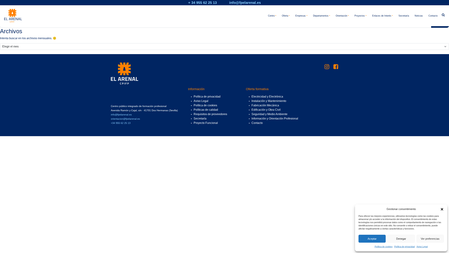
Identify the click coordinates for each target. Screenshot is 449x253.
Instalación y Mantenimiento (269, 100)
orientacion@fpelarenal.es (125, 118)
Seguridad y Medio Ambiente (269, 114)
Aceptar (372, 238)
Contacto (433, 15)
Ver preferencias (430, 238)
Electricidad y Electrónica (267, 96)
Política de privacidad (404, 246)
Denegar (401, 238)
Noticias (419, 15)
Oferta (285, 15)
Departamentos (321, 15)
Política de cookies (384, 246)
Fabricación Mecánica (265, 105)
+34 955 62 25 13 (120, 123)
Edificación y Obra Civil (266, 109)
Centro (271, 15)
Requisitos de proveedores (210, 114)
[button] (442, 209)
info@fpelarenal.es (245, 3)
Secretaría (403, 15)
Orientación (341, 15)
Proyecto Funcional (206, 122)
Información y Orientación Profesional (275, 118)
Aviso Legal (422, 246)
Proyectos (359, 15)
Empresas (300, 15)
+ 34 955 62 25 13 (202, 3)
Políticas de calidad (206, 109)
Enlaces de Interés (381, 15)
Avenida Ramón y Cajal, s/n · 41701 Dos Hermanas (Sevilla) (144, 110)
